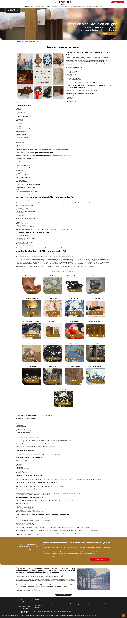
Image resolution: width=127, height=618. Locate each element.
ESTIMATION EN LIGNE (118, 2)
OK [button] (123, 615)
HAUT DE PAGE (63, 594)
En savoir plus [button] (92, 615)
